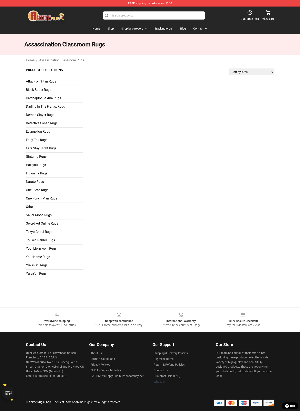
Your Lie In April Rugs (41, 248)
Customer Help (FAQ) (167, 376)
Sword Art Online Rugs (42, 223)
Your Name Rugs (38, 257)
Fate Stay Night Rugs (41, 148)
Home (30, 60)
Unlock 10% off (8, 393)
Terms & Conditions (102, 358)
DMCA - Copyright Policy (105, 370)
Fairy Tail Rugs (36, 140)
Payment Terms (163, 358)
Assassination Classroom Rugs (61, 60)
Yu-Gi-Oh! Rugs (37, 265)
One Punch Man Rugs (41, 198)
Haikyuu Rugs (36, 165)
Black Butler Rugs (38, 90)
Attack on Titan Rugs (41, 81)
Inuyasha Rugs (36, 173)
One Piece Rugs (37, 190)
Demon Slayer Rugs (40, 115)
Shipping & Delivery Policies (171, 353)
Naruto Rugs (35, 182)
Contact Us (161, 370)
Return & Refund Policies (169, 364)
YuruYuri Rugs (36, 273)
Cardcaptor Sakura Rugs (43, 98)
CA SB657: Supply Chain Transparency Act (117, 376)
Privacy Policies (100, 364)
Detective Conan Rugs (42, 123)
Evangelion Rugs (38, 131)
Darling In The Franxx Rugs (45, 106)
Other (30, 207)
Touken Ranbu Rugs (40, 240)
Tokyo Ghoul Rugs (39, 232)
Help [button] (292, 405)
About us (96, 353)
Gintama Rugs (36, 157)
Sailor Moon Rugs (39, 215)
